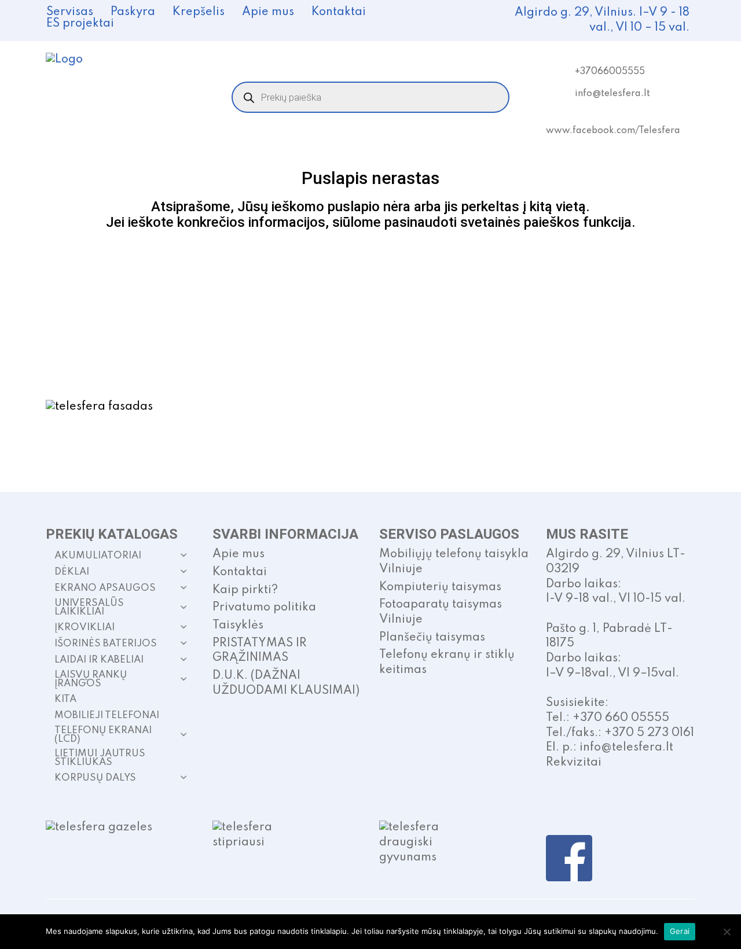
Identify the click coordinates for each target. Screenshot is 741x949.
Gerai (679, 931)
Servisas (69, 12)
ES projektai (80, 24)
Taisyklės (237, 625)
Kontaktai (338, 12)
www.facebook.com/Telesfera (613, 130)
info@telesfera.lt (612, 93)
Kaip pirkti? (245, 590)
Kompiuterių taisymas (440, 587)
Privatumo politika (264, 607)
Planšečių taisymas (432, 637)
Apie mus (268, 12)
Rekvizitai (573, 762)
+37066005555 (610, 71)
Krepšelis (199, 12)
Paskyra (133, 12)
